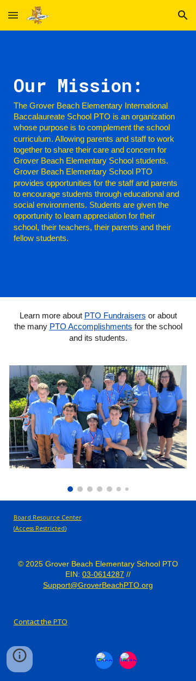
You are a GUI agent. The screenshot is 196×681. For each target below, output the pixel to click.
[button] (13, 15)
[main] (98, 164)
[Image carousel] (98, 428)
